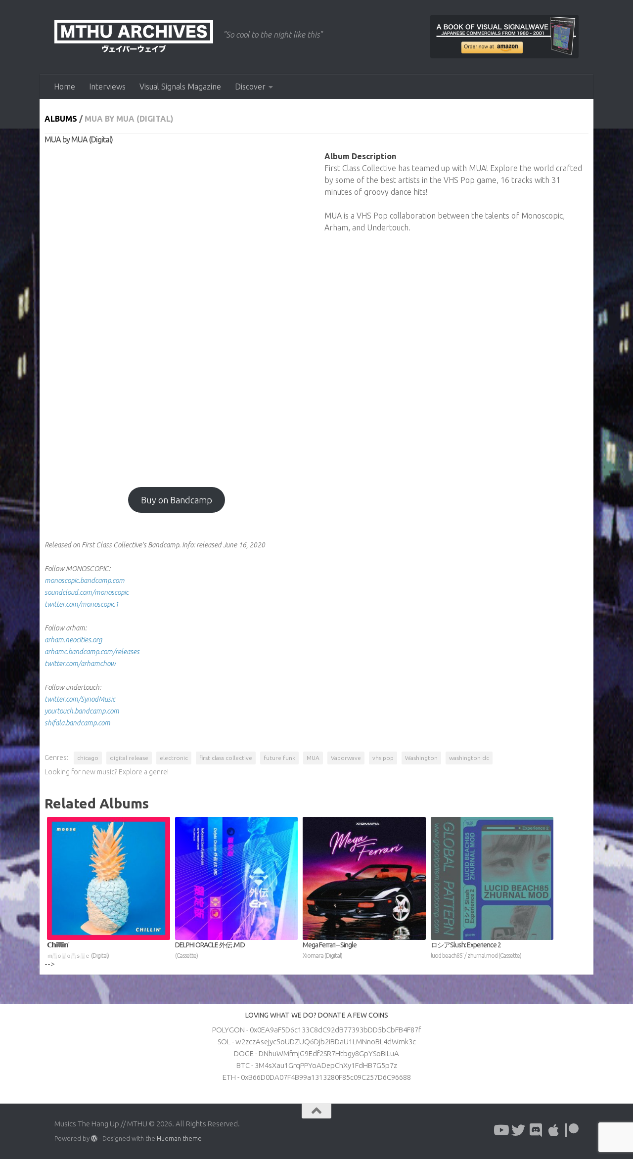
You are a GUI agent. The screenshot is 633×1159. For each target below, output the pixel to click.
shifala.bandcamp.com (77, 723)
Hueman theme (179, 1138)
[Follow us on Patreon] (572, 1130)
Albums (61, 118)
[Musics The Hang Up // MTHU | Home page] (133, 37)
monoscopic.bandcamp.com (85, 580)
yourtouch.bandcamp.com (82, 711)
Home (64, 86)
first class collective (225, 758)
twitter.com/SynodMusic (80, 699)
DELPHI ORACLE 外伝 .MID (210, 950)
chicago (87, 758)
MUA (313, 758)
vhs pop (383, 758)
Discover (250, 86)
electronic (174, 758)
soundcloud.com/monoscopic (87, 592)
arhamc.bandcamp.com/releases (92, 652)
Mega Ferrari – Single (330, 950)
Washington (421, 758)
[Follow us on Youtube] (500, 1130)
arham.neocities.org (73, 640)
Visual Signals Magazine (180, 86)
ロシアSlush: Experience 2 (476, 950)
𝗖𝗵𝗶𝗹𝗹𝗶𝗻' (78, 950)
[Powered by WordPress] (94, 1138)
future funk (279, 758)
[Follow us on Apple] (554, 1130)
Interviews (107, 86)
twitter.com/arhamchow (80, 664)
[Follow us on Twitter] (518, 1130)
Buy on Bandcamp (176, 500)
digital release (129, 758)
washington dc (469, 758)
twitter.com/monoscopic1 (82, 604)
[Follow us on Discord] (536, 1130)
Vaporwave (346, 758)
